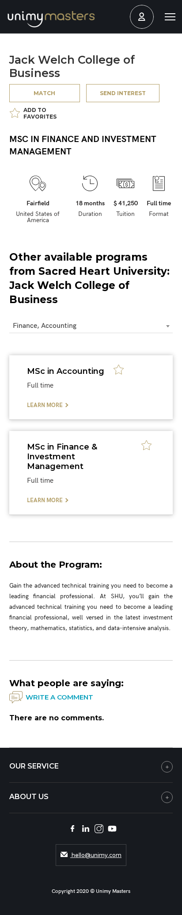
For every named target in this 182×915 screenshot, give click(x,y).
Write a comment (59, 697)
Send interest (123, 93)
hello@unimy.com (95, 855)
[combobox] (91, 326)
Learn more (45, 405)
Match (44, 93)
